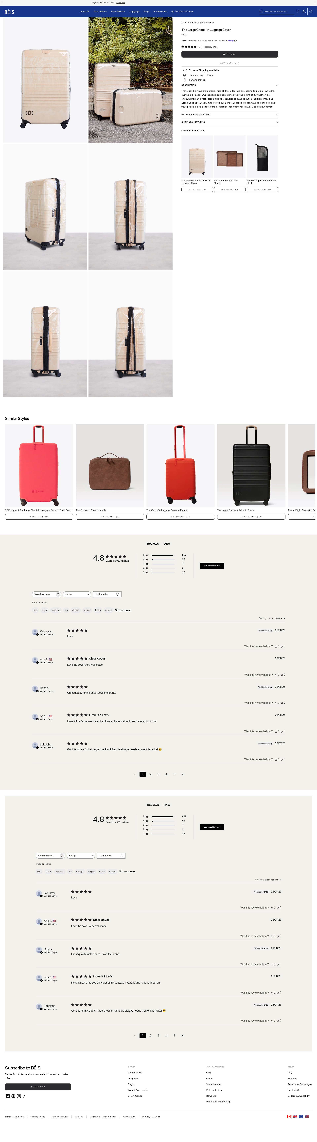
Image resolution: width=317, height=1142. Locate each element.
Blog (208, 1072)
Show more (123, 610)
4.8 (198, 47)
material (56, 610)
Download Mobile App (218, 1101)
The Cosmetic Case (91, 510)
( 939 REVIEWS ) (211, 47)
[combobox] (77, 594)
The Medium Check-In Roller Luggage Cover (196, 182)
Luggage (133, 1078)
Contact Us (294, 1090)
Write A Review (212, 565)
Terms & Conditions (14, 1117)
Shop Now (176, 3)
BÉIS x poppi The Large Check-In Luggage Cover (38, 510)
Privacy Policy (38, 1117)
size (35, 610)
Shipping (293, 1078)
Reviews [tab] (153, 543)
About (209, 1078)
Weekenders (135, 1072)
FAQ (290, 1072)
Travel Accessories (138, 1090)
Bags (131, 1084)
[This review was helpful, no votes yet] (276, 646)
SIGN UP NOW (38, 1087)
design (75, 610)
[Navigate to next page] (182, 774)
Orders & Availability (299, 1096)
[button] (277, 11)
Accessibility (129, 1117)
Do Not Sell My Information (103, 1117)
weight (87, 610)
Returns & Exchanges (300, 1084)
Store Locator (214, 1084)
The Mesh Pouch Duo (226, 182)
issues (108, 610)
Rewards (211, 1096)
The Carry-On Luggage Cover (166, 510)
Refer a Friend (214, 1090)
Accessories (188, 22)
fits (66, 610)
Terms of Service (60, 1117)
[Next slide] (315, 3)
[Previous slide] (2, 3)
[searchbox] (43, 594)
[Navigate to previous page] (135, 774)
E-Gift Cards (135, 1096)
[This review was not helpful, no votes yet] (282, 646)
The (302, 510)
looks (98, 610)
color (44, 610)
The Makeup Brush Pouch (261, 182)
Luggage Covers (205, 22)
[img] (182, 46)
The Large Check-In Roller (235, 510)
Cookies (79, 1117)
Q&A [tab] (166, 543)
